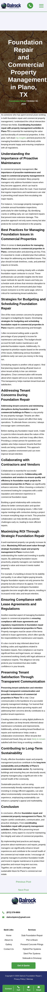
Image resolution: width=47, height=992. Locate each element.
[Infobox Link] (23, 913)
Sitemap (29, 979)
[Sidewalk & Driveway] (31, 958)
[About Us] (9, 940)
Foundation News (17, 101)
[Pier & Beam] (32, 940)
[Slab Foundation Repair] (32, 935)
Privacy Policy (19, 979)
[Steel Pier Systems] (31, 953)
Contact (8, 989)
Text (28, 990)
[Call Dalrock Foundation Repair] (30, 6)
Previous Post (23, 881)
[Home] (8, 935)
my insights (21, 138)
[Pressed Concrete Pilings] (32, 944)
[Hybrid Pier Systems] (32, 949)
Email (38, 990)
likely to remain (38, 739)
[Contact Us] (9, 949)
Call (18, 990)
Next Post (23, 890)
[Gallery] (9, 944)
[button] (23, 965)
